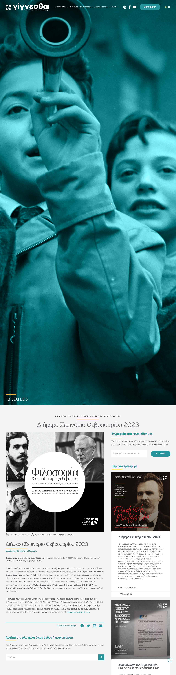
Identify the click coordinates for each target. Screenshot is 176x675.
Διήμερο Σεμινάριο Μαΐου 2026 (139, 537)
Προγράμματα (84, 7)
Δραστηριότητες (101, 7)
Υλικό (114, 7)
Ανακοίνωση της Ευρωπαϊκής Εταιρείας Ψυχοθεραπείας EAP (138, 666)
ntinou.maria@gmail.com (78, 612)
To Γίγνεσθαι (59, 7)
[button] (82, 626)
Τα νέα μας (73, 7)
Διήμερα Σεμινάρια (65, 535)
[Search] (101, 657)
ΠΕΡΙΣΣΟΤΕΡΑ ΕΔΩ (128, 587)
